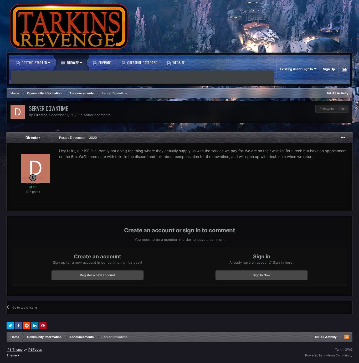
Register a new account (97, 275)
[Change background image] (344, 69)
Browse (72, 62)
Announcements (97, 115)
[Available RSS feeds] (346, 337)
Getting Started (34, 62)
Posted (78, 138)
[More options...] (343, 138)
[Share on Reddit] (26, 325)
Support (105, 62)
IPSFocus (35, 349)
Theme (12, 355)
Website (178, 62)
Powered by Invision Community (328, 355)
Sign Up (329, 69)
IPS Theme (15, 349)
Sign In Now (261, 275)
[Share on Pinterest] (43, 325)
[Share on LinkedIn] (34, 325)
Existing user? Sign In (297, 69)
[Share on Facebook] (18, 325)
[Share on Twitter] (10, 325)
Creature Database (141, 62)
